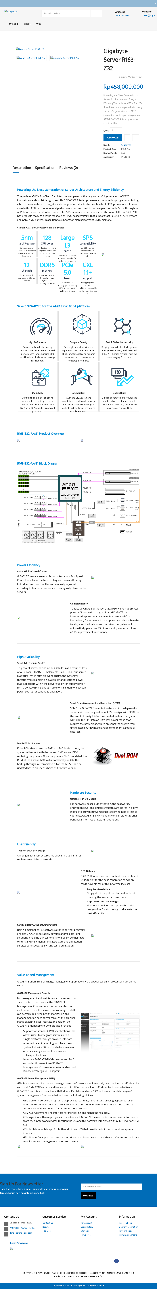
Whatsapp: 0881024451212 (22, 1228)
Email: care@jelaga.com (21, 1233)
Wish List (85, 1231)
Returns (45, 1227)
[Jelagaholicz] (154, 3)
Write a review (135, 77)
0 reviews (123, 77)
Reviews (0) (68, 168)
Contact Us (47, 1223)
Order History (87, 1227)
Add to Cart (113, 137)
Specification (45, 168)
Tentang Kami (125, 1223)
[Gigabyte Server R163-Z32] (57, 49)
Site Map (46, 1231)
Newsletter (86, 1235)
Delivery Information (128, 1227)
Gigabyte (126, 145)
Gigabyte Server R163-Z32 (84, 39)
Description (22, 168)
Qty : (106, 131)
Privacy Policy (125, 1231)
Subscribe (88, 1196)
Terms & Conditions (128, 1235)
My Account (86, 1223)
